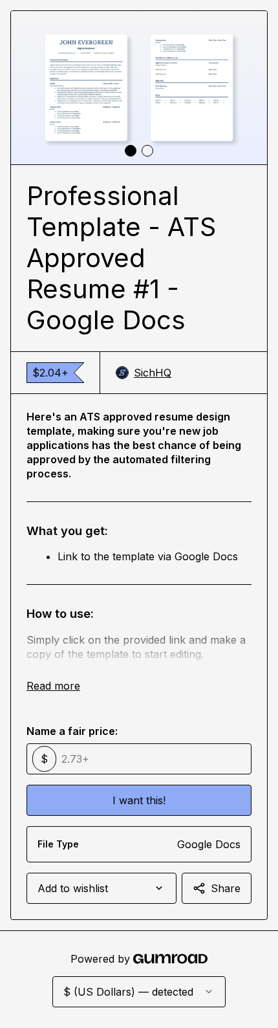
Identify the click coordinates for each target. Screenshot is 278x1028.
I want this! (139, 800)
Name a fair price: (72, 731)
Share (226, 888)
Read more (53, 685)
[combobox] (101, 888)
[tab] (130, 151)
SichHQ (152, 372)
